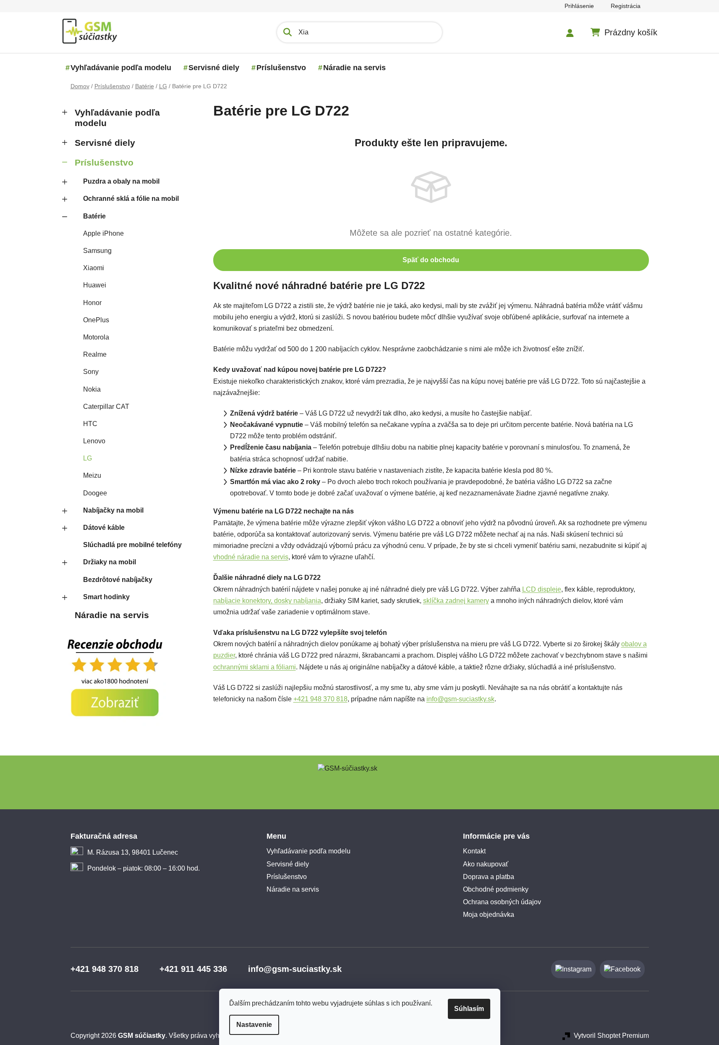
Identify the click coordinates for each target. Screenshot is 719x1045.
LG (87, 458)
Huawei (94, 285)
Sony (91, 371)
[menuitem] (121, 67)
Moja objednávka (488, 914)
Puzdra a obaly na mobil (121, 181)
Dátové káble (104, 527)
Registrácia (626, 6)
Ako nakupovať (485, 864)
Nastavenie (254, 1024)
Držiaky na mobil (109, 562)
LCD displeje (541, 589)
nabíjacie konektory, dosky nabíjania (267, 600)
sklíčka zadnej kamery (456, 600)
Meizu (92, 475)
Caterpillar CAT (106, 406)
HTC (90, 423)
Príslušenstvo (104, 162)
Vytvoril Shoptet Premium (611, 1035)
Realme (95, 354)
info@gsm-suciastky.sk (460, 699)
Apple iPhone (103, 233)
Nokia (92, 389)
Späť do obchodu (431, 259)
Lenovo (94, 441)
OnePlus (96, 320)
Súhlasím (469, 1008)
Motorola (96, 337)
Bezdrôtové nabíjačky (117, 579)
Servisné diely (105, 142)
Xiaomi (93, 267)
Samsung (97, 250)
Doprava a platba (488, 876)
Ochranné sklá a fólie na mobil (131, 198)
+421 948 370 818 (320, 699)
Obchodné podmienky (495, 889)
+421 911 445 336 (193, 969)
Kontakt (474, 851)
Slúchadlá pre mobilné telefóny (132, 544)
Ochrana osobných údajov (502, 901)
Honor (92, 302)
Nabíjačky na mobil (113, 510)
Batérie (94, 216)
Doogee (95, 493)
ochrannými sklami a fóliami (254, 667)
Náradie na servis (112, 615)
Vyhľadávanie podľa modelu (117, 118)
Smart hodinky (106, 596)
